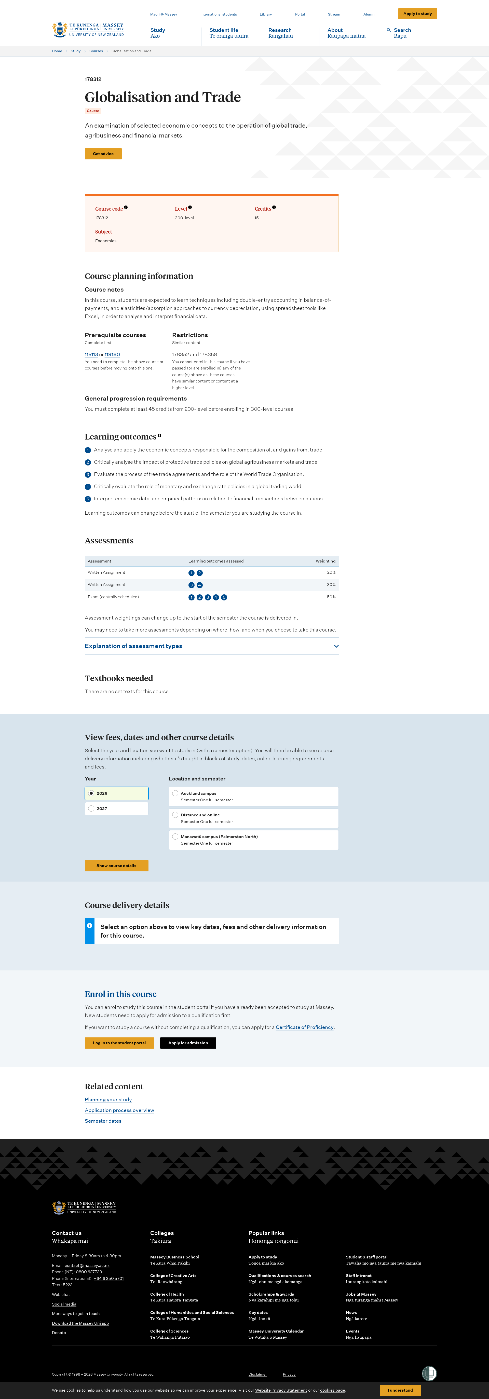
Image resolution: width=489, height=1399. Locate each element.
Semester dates (103, 1121)
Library (266, 14)
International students (218, 14)
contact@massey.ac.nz (87, 1265)
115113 (91, 354)
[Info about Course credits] (274, 207)
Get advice (103, 153)
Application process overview (119, 1110)
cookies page (332, 1390)
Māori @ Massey (163, 14)
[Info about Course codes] (126, 207)
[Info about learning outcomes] (159, 435)
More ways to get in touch (76, 1313)
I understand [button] (400, 1390)
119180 (112, 354)
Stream (334, 14)
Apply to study (417, 13)
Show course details (117, 865)
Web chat (61, 1294)
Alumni (369, 14)
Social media (64, 1304)
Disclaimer (258, 1374)
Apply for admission (188, 1042)
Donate (59, 1332)
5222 (67, 1284)
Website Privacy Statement (281, 1390)
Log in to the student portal (119, 1042)
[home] (93, 30)
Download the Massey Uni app (80, 1323)
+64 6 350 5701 (109, 1278)
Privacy (289, 1374)
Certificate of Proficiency (305, 1027)
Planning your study (108, 1099)
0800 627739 (89, 1271)
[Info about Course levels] (190, 207)
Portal (300, 14)
